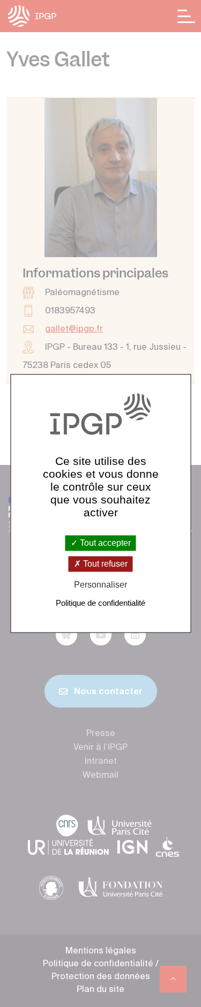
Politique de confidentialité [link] (100, 603)
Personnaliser (100, 584)
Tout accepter (104, 542)
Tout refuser (104, 563)
